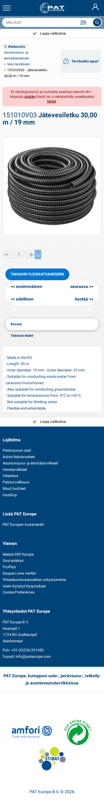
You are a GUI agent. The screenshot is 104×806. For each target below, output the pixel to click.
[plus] (31, 254)
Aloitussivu (16, 47)
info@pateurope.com (33, 656)
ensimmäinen (29, 286)
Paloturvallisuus (16, 482)
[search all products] (97, 22)
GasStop (10, 495)
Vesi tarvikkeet (18, 64)
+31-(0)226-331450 (27, 650)
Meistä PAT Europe (18, 554)
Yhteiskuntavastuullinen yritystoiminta (34, 580)
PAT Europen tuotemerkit (23, 524)
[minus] (6, 254)
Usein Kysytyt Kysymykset (24, 586)
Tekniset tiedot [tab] (22, 336)
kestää (81, 299)
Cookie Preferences (18, 592)
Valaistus (10, 476)
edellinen (25, 299)
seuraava (79, 286)
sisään (29, 96)
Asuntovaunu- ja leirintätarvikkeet (30, 463)
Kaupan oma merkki (19, 573)
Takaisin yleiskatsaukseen (37, 274)
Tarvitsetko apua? (85, 61)
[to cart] (38, 254)
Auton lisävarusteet (19, 457)
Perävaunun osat (17, 450)
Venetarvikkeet (15, 469)
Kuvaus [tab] (16, 324)
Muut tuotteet (14, 488)
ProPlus (9, 567)
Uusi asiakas (13, 560)
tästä (51, 101)
